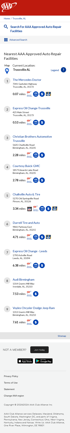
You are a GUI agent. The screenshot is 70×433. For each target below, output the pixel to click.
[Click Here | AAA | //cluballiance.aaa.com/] (9, 10)
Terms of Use (11, 382)
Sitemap (62, 335)
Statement (9, 389)
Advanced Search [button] (18, 39)
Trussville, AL (19, 18)
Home (7, 18)
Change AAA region (14, 395)
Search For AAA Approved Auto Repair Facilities (35, 29)
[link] (35, 90)
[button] (63, 69)
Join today (39, 349)
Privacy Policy (11, 376)
